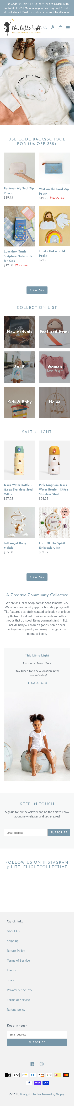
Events (11, 970)
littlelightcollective (30, 1094)
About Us (13, 931)
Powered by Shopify (53, 1094)
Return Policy (16, 950)
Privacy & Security (19, 990)
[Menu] (68, 27)
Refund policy (16, 1009)
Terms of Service (18, 960)
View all (37, 290)
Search (11, 980)
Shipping (12, 941)
